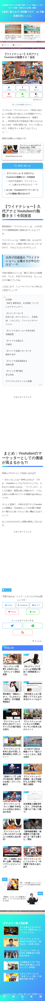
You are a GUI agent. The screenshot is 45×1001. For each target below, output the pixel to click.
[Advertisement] (22, 421)
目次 (20, 165)
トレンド (8, 590)
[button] (40, 517)
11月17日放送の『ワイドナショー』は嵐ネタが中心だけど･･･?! (22, 183)
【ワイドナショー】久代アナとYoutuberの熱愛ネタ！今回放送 (20, 175)
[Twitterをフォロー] (12, 625)
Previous (2, 32)
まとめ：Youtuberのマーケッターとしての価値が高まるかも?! (22, 192)
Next (43, 32)
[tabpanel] (13, 31)
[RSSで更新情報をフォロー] (22, 632)
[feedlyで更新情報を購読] (32, 625)
